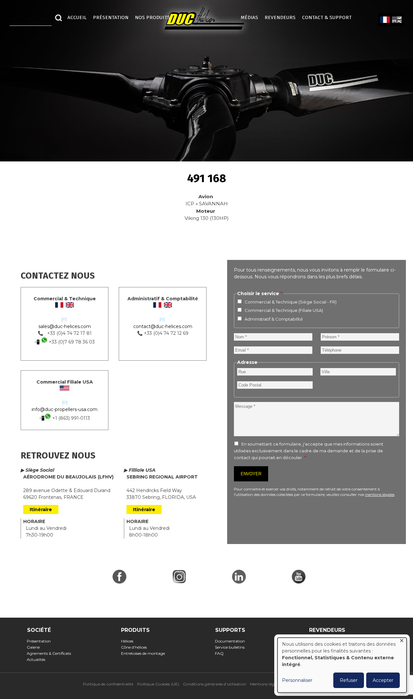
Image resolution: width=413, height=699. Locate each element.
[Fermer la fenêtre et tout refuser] (402, 642)
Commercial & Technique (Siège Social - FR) (291, 301)
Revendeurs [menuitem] (280, 17)
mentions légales (379, 494)
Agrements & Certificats (51, 653)
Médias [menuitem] (249, 17)
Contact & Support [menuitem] (330, 17)
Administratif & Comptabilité (274, 319)
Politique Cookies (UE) (158, 684)
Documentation (232, 641)
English (396, 20)
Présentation (41, 641)
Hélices (129, 641)
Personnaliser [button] (297, 680)
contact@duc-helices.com (162, 326)
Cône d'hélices (135, 647)
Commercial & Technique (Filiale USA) (284, 310)
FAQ (221, 653)
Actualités (38, 659)
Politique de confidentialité (108, 684)
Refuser (349, 680)
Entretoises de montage (145, 653)
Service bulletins (232, 647)
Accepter (383, 680)
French (384, 20)
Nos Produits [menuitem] (152, 17)
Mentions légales (265, 684)
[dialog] (342, 665)
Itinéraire (41, 509)
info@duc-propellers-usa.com (64, 409)
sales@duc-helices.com (64, 326)
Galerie (35, 647)
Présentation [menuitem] (110, 17)
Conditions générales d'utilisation (214, 684)
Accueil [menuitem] (76, 17)
